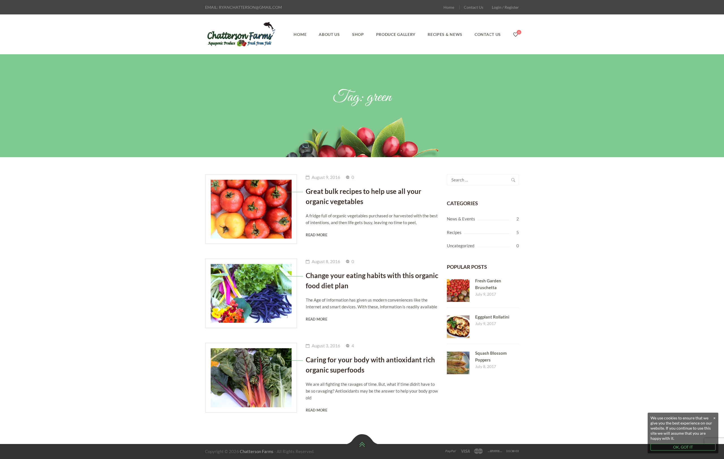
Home (448, 7)
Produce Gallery (396, 34)
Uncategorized (460, 245)
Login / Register (505, 7)
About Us (329, 34)
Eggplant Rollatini (492, 316)
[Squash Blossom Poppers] (458, 354)
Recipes (454, 232)
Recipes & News (445, 34)
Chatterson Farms (256, 451)
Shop (358, 34)
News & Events (461, 218)
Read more (316, 235)
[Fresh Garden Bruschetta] (458, 282)
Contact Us (473, 7)
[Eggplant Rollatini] (458, 318)
